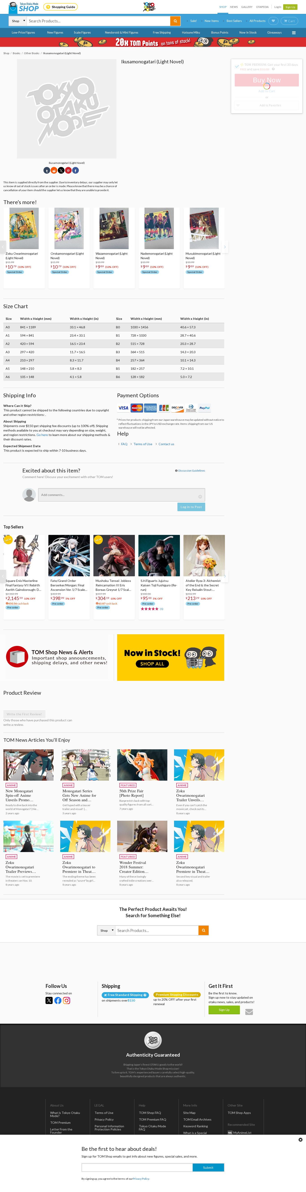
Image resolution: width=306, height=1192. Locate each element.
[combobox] (98, 21)
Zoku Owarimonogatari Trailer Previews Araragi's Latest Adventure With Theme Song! (20, 873)
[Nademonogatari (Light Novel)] (159, 228)
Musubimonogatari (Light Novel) (203, 256)
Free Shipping (162, 32)
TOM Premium (60, 1122)
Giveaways (274, 32)
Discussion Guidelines (191, 470)
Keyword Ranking (195, 1126)
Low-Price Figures (23, 32)
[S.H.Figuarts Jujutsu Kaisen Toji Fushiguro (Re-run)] (159, 555)
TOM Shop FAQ (150, 1113)
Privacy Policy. (141, 1178)
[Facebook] (57, 1000)
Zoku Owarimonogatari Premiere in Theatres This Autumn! (193, 869)
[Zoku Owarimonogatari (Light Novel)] (24, 228)
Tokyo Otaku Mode (149, 7)
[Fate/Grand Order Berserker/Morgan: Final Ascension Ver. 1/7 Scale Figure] (69, 555)
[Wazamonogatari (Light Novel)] (114, 228)
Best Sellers (234, 21)
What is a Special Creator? (195, 1134)
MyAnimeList (242, 1132)
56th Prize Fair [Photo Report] (131, 793)
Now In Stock (248, 32)
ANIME (11, 785)
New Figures (55, 32)
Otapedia (262, 7)
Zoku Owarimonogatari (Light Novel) (22, 256)
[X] (49, 1000)
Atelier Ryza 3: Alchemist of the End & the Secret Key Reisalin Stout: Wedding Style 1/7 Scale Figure (203, 585)
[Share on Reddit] (54, 170)
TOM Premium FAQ (152, 1119)
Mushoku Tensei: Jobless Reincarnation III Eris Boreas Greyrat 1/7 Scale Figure (113, 585)
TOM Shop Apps (239, 1113)
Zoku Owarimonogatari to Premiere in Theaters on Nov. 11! (79, 869)
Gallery (246, 7)
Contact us (166, 444)
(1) (161, 609)
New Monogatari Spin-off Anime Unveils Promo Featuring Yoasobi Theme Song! (20, 799)
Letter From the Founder (61, 1130)
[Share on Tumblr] (46, 170)
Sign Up (290, 7)
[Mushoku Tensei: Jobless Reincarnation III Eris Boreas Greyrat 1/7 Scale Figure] (114, 555)
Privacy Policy (104, 1119)
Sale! (193, 21)
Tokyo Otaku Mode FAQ (152, 1127)
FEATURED (128, 785)
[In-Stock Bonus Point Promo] (153, 42)
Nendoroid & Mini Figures (121, 32)
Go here (42, 435)
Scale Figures (82, 32)
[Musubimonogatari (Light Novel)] (204, 228)
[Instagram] (66, 1000)
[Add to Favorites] (39, 212)
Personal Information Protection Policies (109, 1127)
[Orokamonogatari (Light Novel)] (69, 228)
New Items (212, 21)
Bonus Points (219, 32)
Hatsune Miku (191, 32)
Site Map (189, 1113)
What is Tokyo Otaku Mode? (65, 1114)
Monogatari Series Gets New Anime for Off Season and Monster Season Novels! (79, 799)
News (234, 7)
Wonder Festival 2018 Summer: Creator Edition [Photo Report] (132, 869)
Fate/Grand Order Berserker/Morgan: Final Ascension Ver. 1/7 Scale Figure (68, 585)
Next (225, 247)
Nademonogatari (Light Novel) (157, 256)
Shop (222, 7)
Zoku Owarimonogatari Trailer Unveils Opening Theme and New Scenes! (192, 799)
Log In (277, 7)
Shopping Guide (63, 7)
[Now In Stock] (170, 657)
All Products (257, 21)
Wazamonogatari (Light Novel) (112, 256)
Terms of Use (143, 444)
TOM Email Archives (197, 1119)
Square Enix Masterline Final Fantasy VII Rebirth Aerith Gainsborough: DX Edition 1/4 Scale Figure (23, 585)
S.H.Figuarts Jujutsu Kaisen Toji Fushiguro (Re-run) (159, 585)
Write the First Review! (24, 714)
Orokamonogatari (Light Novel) (67, 256)
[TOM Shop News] (56, 656)
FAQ (124, 444)
